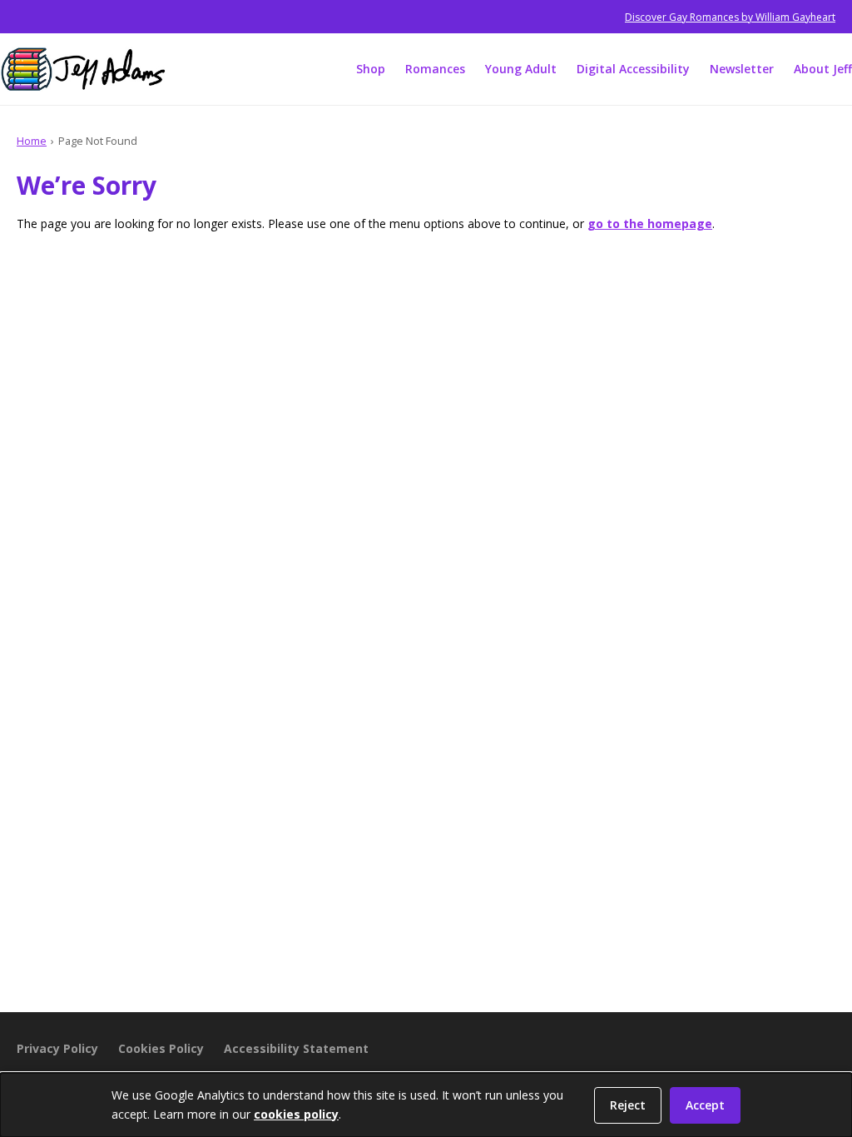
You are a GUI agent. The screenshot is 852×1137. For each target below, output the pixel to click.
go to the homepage (649, 223)
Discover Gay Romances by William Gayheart (730, 17)
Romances (435, 69)
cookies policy (296, 1114)
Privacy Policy (57, 1048)
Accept (705, 1105)
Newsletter (742, 69)
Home (32, 140)
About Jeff (823, 69)
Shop (370, 69)
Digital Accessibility (633, 69)
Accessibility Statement (296, 1048)
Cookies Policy (161, 1048)
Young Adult (521, 69)
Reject (628, 1105)
